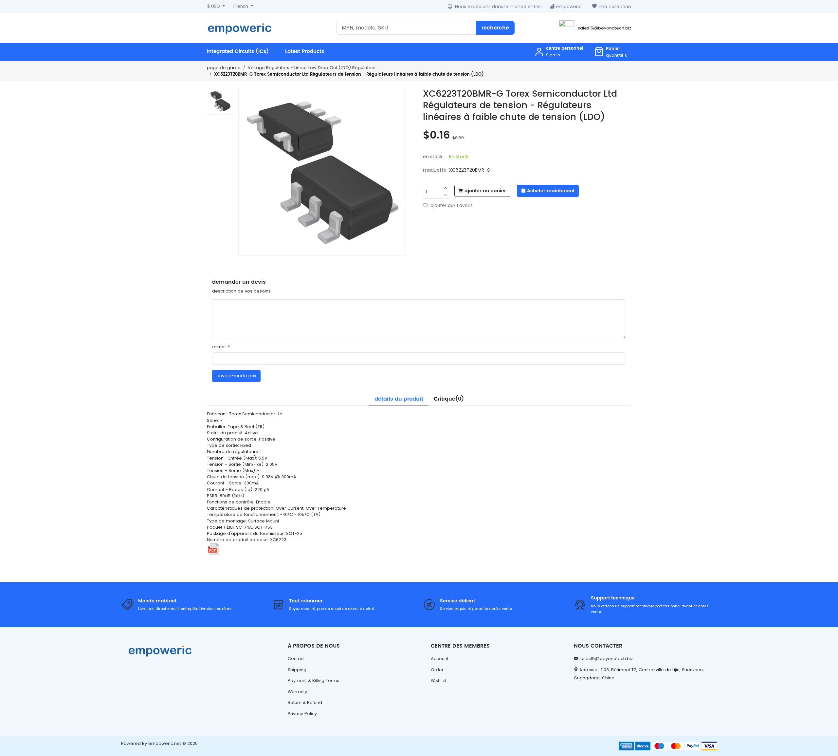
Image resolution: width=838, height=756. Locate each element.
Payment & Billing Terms (313, 680)
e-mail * (221, 347)
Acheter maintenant (550, 191)
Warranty (297, 691)
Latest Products (304, 51)
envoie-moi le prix (236, 376)
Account (439, 658)
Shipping (297, 669)
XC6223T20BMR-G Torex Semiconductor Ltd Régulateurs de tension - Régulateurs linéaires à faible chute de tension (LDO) (349, 74)
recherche (495, 28)
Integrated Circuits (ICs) (238, 51)
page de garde (224, 67)
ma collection (615, 6)
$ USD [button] (214, 6)
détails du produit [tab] (398, 399)
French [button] (241, 6)
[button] (611, 52)
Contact (296, 658)
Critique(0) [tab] (449, 399)
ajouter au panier (485, 191)
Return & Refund (305, 702)
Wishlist (438, 680)
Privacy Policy (302, 713)
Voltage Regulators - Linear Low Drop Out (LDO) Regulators (311, 67)
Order (437, 669)
